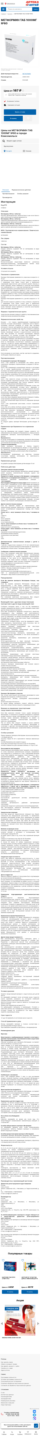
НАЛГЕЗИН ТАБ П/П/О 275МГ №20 (8, 1278)
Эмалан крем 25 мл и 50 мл (11, 1337)
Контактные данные (7, 1394)
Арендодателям (6, 1398)
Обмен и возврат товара (9, 1364)
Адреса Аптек (5, 1370)
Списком (28, 151)
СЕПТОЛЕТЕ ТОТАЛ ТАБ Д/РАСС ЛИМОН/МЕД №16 (29, 1278)
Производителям (6, 1396)
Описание (5, 190)
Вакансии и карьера (7, 1403)
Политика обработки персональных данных (15, 1383)
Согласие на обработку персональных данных (16, 1385)
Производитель (7, 197)
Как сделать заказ (7, 1362)
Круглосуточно (8, 146)
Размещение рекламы (8, 1400)
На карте (9, 151)
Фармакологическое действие (21, 190)
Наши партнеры (6, 1405)
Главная (3, 14)
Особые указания (22, 193)
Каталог (10, 14)
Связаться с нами (7, 1368)
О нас (3, 1392)
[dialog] (20, 1426)
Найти (36, 9)
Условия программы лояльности (11, 1379)
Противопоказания (8, 193)
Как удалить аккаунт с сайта (10, 1366)
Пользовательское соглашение (11, 1381)
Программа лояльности (8, 1377)
